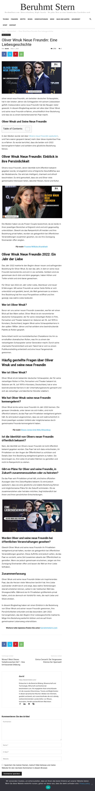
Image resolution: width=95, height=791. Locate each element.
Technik (6, 19)
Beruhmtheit (11, 31)
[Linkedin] (25, 704)
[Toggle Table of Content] (26, 129)
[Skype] (34, 704)
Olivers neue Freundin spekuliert (43, 136)
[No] (92, 784)
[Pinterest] (15, 54)
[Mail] (30, 704)
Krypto (22, 19)
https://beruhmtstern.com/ (27, 680)
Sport (5, 25)
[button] (90, 19)
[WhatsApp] (21, 54)
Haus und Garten (62, 19)
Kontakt (12, 25)
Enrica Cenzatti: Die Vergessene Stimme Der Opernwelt (49, 660)
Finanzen (14, 19)
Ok (48, 787)
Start (3, 31)
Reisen (30, 19)
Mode (52, 19)
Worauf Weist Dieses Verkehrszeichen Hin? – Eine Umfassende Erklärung (13, 662)
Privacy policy (84, 783)
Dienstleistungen (41, 19)
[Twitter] (9, 54)
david (7, 48)
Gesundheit (76, 19)
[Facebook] (4, 54)
